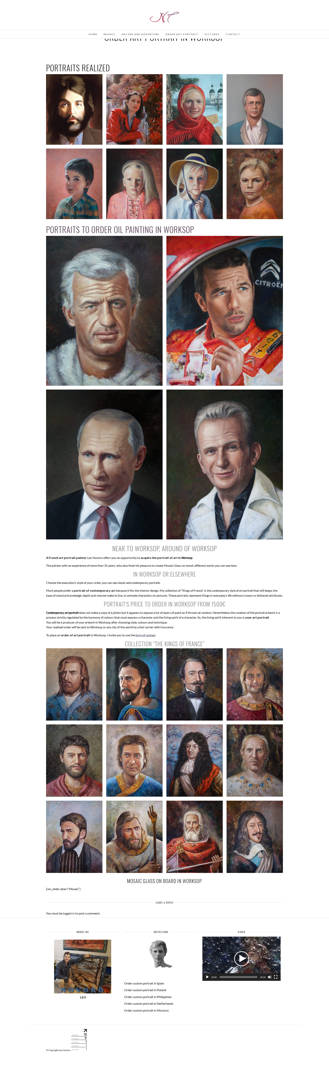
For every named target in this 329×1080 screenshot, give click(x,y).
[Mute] (270, 977)
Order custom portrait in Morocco (146, 1010)
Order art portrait (181, 34)
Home (93, 34)
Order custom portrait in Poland (145, 990)
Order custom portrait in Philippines (148, 997)
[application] (241, 959)
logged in (69, 913)
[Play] (207, 977)
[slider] (238, 977)
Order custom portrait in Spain (144, 983)
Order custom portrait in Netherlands (148, 1003)
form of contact (146, 635)
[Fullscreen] (276, 977)
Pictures (212, 34)
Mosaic (109, 34)
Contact (233, 34)
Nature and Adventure (140, 34)
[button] (241, 958)
